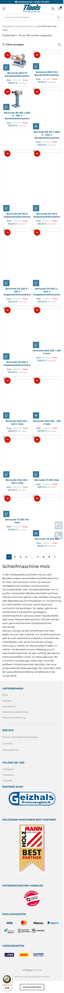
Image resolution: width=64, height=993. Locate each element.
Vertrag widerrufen (32, 987)
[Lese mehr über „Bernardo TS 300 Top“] (36, 533)
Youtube (7, 780)
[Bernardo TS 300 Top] (47, 515)
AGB (5, 695)
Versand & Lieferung (14, 717)
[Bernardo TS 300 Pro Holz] (17, 505)
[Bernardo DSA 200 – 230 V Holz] (47, 327)
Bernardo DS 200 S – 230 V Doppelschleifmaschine (17, 291)
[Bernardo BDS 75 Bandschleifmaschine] (17, 60)
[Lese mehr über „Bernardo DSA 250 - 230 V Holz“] (36, 415)
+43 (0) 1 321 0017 (41, 2)
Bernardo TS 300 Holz (46, 480)
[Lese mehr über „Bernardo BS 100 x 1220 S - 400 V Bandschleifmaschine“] (36, 126)
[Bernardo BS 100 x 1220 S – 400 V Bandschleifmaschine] (47, 108)
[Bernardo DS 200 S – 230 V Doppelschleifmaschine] (17, 257)
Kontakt (7, 700)
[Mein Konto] (53, 8)
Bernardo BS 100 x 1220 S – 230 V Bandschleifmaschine (17, 115)
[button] (6, 67)
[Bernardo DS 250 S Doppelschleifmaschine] (17, 332)
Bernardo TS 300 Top (47, 539)
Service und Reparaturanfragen (20, 736)
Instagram (8, 769)
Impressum (9, 706)
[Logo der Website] (32, 8)
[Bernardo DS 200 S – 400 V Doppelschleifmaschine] (47, 257)
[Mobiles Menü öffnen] (4, 8)
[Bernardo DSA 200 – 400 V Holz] (17, 397)
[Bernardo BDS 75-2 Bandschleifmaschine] (47, 60)
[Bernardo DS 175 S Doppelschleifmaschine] (47, 180)
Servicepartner (10, 749)
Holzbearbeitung (25, 26)
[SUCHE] (58, 17)
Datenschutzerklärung (15, 711)
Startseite (7, 26)
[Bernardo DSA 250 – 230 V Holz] (47, 397)
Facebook (8, 774)
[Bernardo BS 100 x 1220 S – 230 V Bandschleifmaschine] (17, 98)
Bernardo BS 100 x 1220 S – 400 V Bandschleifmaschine (47, 135)
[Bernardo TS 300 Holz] (47, 456)
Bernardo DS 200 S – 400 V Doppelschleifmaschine (46, 291)
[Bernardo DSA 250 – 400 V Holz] (17, 456)
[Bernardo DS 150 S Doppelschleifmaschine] (17, 180)
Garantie (7, 743)
